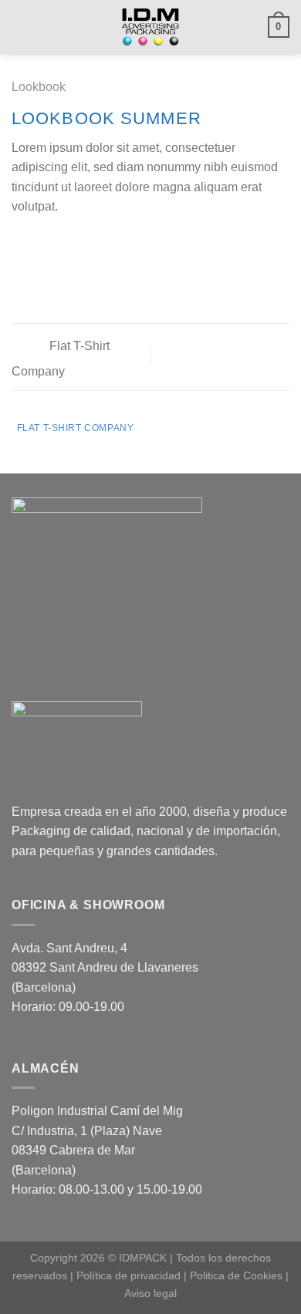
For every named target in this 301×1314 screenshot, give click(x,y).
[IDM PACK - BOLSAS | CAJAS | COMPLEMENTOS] (151, 27)
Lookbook (39, 86)
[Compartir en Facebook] (40, 244)
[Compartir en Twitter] (58, 244)
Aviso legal (150, 1293)
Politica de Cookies (236, 1275)
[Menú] (21, 26)
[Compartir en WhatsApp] (21, 244)
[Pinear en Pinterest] (96, 244)
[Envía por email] (77, 244)
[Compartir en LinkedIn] (115, 244)
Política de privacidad (128, 1275)
